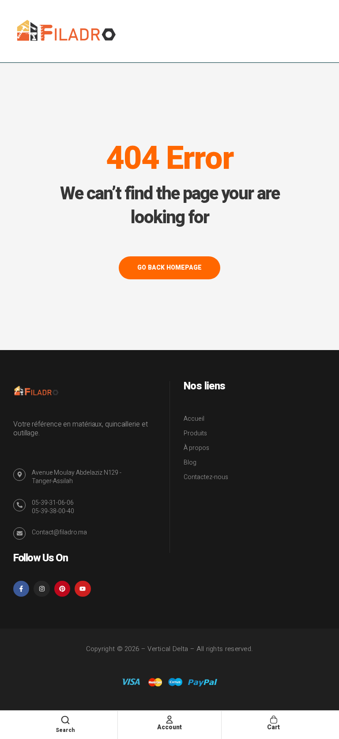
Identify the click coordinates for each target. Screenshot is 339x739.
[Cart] (274, 720)
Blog (190, 462)
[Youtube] (82, 589)
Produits (195, 433)
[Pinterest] (62, 589)
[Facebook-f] (21, 589)
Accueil (194, 418)
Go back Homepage (169, 267)
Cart (273, 727)
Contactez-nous (206, 477)
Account (169, 727)
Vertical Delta (167, 649)
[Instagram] (41, 589)
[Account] (169, 720)
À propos (196, 448)
